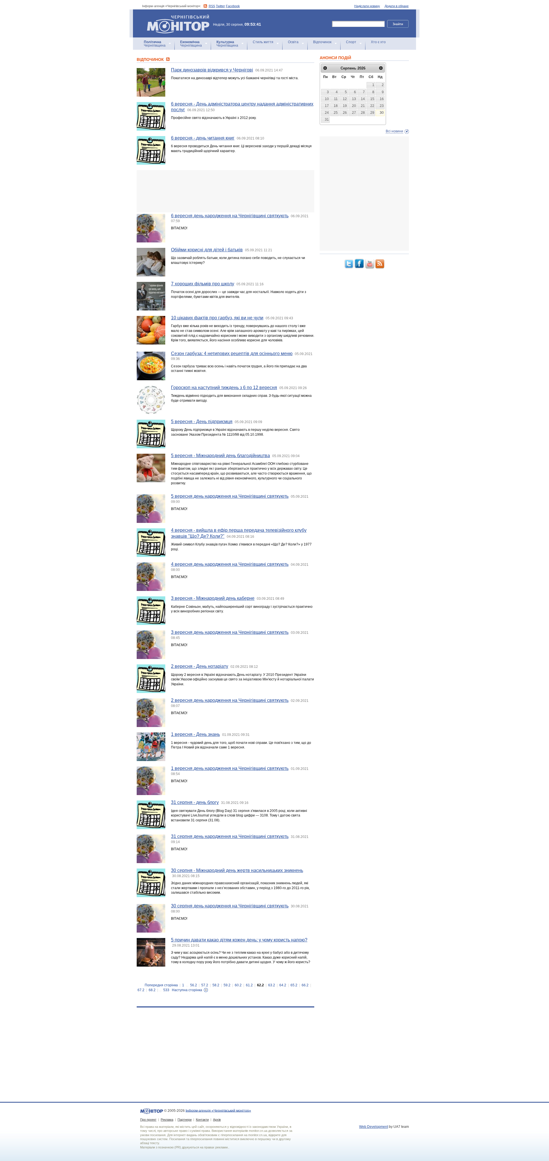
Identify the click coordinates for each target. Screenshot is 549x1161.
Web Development (373, 1127)
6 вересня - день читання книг (202, 138)
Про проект (148, 1119)
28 (363, 113)
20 (354, 106)
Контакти (202, 1119)
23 (382, 106)
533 (166, 990)
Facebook (233, 6)
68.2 (152, 990)
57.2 (204, 985)
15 (372, 99)
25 (336, 113)
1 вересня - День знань (195, 734)
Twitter (220, 6)
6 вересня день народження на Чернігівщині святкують (230, 215)
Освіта (293, 42)
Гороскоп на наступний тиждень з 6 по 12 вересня (224, 387)
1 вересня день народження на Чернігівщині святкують (230, 768)
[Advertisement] (225, 191)
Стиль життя (263, 42)
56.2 (193, 985)
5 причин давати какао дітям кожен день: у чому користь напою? (239, 939)
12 (345, 99)
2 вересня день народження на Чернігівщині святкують (230, 700)
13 (354, 99)
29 (372, 113)
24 (327, 113)
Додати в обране (397, 6)
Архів (217, 1119)
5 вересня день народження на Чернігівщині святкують (230, 496)
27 (354, 113)
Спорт (351, 42)
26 (345, 113)
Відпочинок (322, 42)
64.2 (282, 985)
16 (382, 99)
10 (327, 99)
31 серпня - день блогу (195, 802)
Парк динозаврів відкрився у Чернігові (212, 69)
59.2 (227, 985)
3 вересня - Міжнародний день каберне (212, 598)
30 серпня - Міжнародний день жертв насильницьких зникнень (237, 870)
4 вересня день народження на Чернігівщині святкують (230, 564)
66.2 (305, 985)
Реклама (167, 1119)
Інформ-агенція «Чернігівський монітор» (175, 17)
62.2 (260, 985)
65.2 (294, 985)
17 (327, 106)
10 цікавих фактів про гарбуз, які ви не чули (217, 317)
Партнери (185, 1119)
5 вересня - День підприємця (201, 421)
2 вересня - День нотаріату (199, 666)
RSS (212, 6)
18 (336, 106)
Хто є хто (378, 42)
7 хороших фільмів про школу (202, 283)
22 (372, 106)
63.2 (271, 985)
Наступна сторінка (187, 990)
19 (345, 106)
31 (327, 120)
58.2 (215, 985)
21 (363, 106)
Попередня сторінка (161, 985)
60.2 (238, 985)
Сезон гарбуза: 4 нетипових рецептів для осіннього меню (232, 353)
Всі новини (394, 131)
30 (382, 113)
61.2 (249, 985)
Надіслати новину (367, 6)
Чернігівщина (155, 43)
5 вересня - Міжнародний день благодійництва (220, 455)
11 (336, 99)
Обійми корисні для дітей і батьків (207, 249)
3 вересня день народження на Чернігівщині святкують (230, 632)
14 (363, 99)
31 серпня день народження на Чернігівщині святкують (230, 836)
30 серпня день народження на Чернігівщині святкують (230, 905)
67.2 (141, 990)
